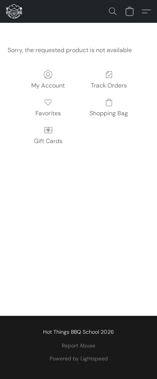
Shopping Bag (109, 113)
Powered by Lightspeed (79, 358)
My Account (48, 85)
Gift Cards (48, 141)
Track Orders (109, 85)
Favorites (48, 113)
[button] (14, 11)
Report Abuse (78, 345)
